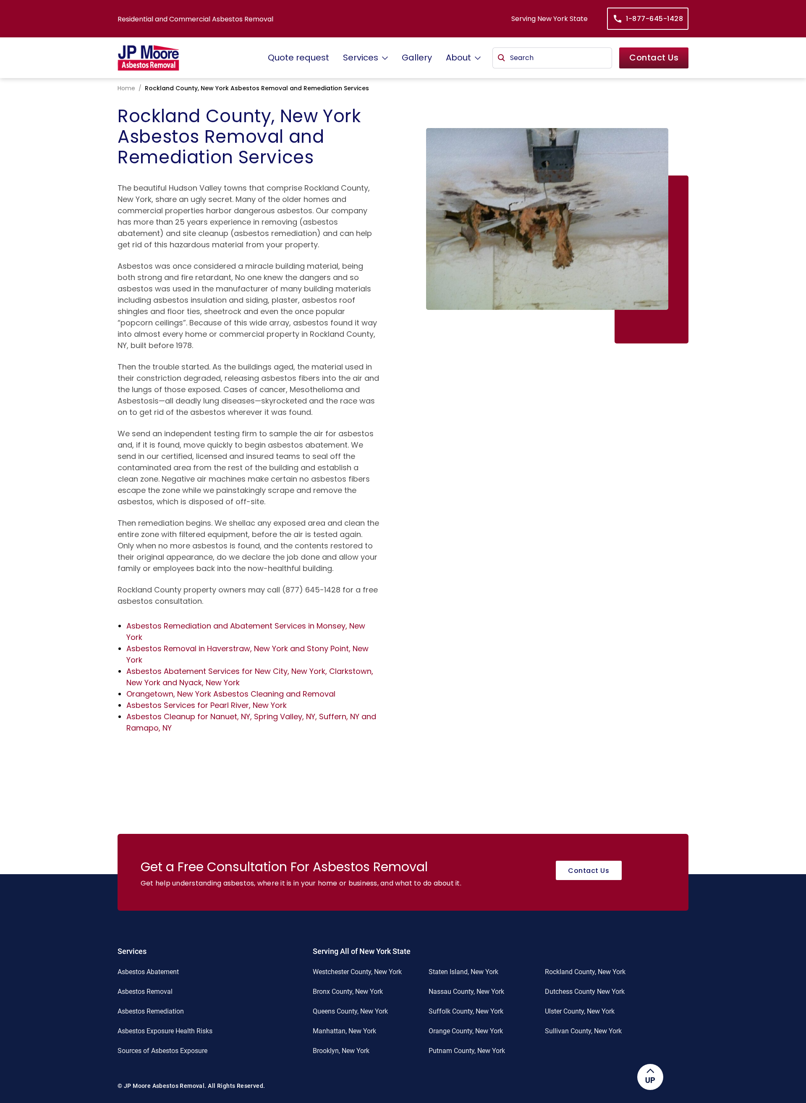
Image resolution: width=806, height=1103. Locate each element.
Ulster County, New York (580, 1011)
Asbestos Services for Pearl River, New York (206, 705)
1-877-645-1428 (654, 19)
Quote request (298, 57)
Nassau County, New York (466, 992)
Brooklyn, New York (341, 1051)
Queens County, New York (350, 1011)
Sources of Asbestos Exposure (162, 1051)
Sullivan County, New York (583, 1031)
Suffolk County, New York (466, 1011)
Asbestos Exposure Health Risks (165, 1031)
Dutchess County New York (585, 992)
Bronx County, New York (348, 992)
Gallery (417, 57)
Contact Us (653, 57)
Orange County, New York (466, 1031)
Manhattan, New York (344, 1031)
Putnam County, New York (467, 1051)
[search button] (501, 57)
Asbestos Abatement (148, 972)
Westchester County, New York (357, 972)
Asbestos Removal (145, 992)
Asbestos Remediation (151, 1011)
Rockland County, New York (585, 972)
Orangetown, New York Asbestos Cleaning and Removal (230, 694)
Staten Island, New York (463, 972)
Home (126, 88)
